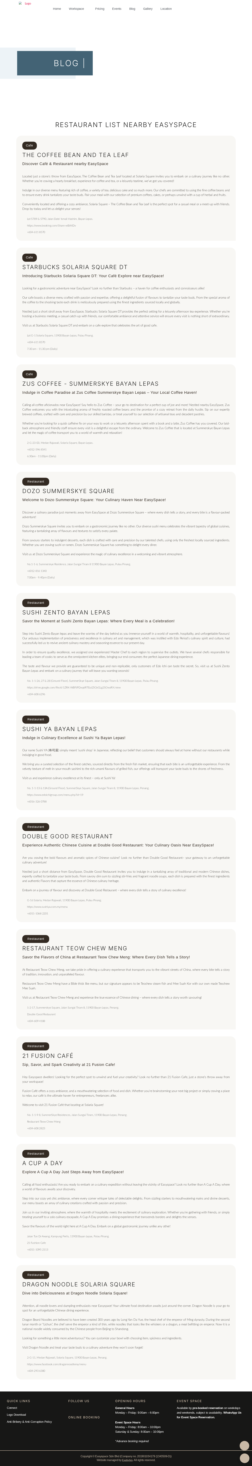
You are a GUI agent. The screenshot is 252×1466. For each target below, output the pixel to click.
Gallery (148, 8)
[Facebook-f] (70, 1409)
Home (57, 8)
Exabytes (127, 1460)
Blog (132, 8)
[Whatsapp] (79, 1409)
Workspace (76, 8)
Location (166, 8)
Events (116, 8)
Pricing (99, 8)
